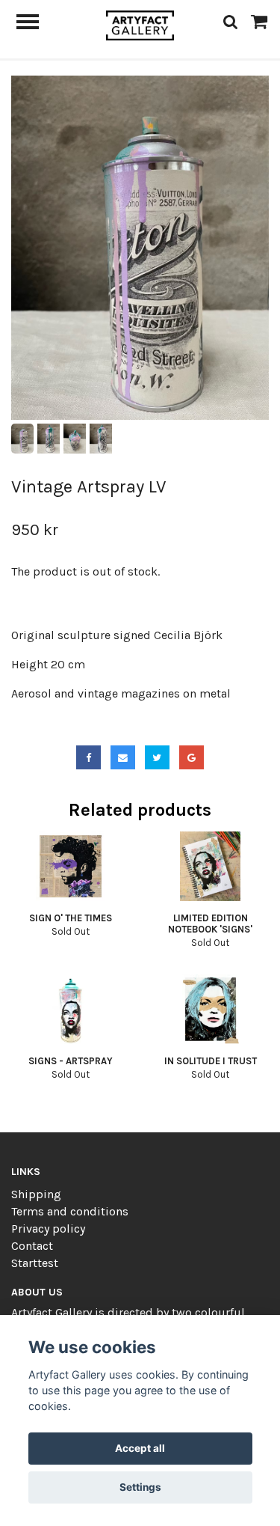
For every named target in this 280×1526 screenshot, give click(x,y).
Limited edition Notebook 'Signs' (210, 923)
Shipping (36, 1194)
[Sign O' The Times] (70, 866)
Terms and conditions (69, 1211)
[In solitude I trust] (211, 1009)
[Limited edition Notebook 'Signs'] (211, 866)
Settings (140, 1487)
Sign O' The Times (70, 918)
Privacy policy (48, 1228)
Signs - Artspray (70, 1060)
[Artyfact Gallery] (140, 24)
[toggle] (35, 23)
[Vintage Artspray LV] (140, 248)
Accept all (140, 1448)
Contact (32, 1246)
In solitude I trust (210, 1060)
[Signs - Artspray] (70, 1009)
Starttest (34, 1263)
